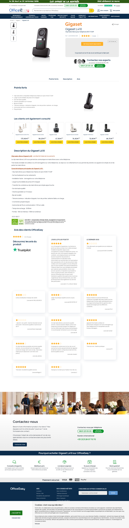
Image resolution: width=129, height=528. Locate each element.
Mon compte (104, 10)
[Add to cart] (22, 142)
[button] (14, 32)
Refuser (37, 524)
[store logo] (19, 11)
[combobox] (63, 11)
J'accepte (16, 513)
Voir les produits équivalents (92, 44)
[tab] (64, 87)
